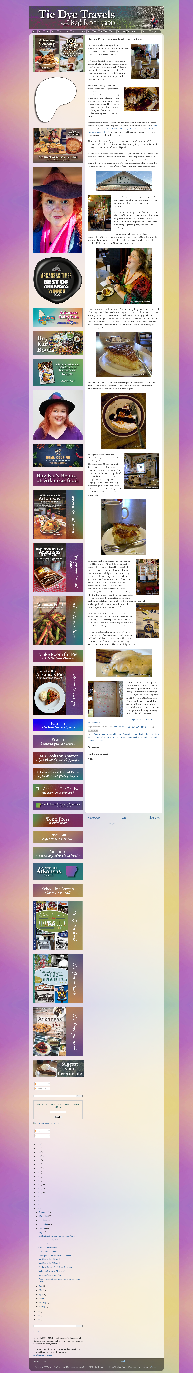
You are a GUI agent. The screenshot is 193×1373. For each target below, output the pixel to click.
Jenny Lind (142, 737)
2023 (39, 1156)
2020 (39, 1168)
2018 (39, 1176)
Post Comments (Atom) (108, 823)
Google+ (123, 1361)
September (43, 1224)
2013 (39, 1196)
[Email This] (89, 730)
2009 (39, 1311)
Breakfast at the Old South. (49, 1259)
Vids (95, 32)
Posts (38, 1084)
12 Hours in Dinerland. (47, 1251)
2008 (39, 1315)
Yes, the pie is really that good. (50, 1239)
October (42, 1220)
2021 (39, 1164)
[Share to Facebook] (95, 730)
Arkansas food (99, 734)
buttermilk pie (138, 734)
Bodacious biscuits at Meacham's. (52, 1271)
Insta (113, 32)
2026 (39, 1144)
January (42, 1306)
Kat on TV (121, 32)
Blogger (154, 1367)
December (43, 1212)
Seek (40, 32)
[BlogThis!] (91, 730)
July (41, 1232)
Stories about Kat (78, 32)
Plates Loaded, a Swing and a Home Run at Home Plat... (59, 1280)
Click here (37, 1331)
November (43, 1216)
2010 (39, 1208)
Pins (106, 32)
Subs (47, 32)
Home (124, 817)
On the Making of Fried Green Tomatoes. (55, 1267)
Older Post (154, 817)
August (42, 1228)
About (54, 32)
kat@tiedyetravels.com (42, 1355)
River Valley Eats (134, 32)
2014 (39, 1192)
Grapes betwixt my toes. (48, 1247)
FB (101, 32)
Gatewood (132, 737)
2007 (39, 1319)
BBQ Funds (155, 32)
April (41, 1294)
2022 (39, 1160)
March (42, 1298)
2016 (39, 1184)
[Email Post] (152, 726)
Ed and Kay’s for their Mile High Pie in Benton (121, 128)
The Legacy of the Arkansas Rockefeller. (54, 1255)
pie (101, 740)
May (41, 1290)
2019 (39, 1172)
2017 (39, 1180)
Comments (41, 1088)
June (41, 1286)
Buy (34, 32)
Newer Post (94, 817)
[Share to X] (93, 730)
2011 (39, 1204)
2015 (39, 1188)
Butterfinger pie (124, 734)
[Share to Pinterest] (97, 730)
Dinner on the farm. (46, 1243)
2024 (39, 1152)
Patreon (146, 32)
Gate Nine (123, 737)
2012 (39, 1200)
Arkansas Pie (111, 734)
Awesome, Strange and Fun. (49, 1275)
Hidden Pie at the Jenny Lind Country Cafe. (56, 1236)
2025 (39, 1148)
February (43, 1302)
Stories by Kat (64, 32)
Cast (89, 32)
